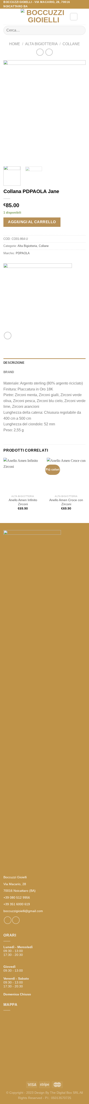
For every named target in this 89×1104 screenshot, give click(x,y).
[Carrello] (83, 17)
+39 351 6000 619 (16, 904)
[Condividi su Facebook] (7, 335)
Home (14, 44)
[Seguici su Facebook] (7, 920)
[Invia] (80, 30)
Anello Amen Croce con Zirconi (66, 502)
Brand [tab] (8, 372)
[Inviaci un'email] (16, 920)
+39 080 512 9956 (16, 897)
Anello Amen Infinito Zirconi (23, 502)
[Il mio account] (73, 16)
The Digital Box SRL (64, 1092)
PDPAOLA (23, 253)
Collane (71, 44)
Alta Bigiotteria (41, 44)
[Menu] (6, 16)
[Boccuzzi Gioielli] (43, 17)
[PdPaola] (37, 297)
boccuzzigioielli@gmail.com (23, 911)
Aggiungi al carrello (32, 222)
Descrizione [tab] (13, 362)
